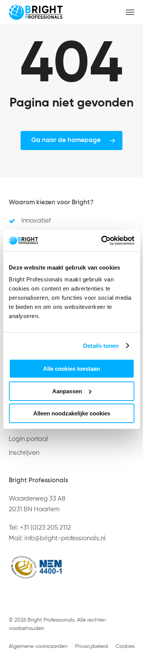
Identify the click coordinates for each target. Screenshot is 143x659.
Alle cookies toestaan (71, 368)
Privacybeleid (91, 646)
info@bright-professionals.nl (65, 538)
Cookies (125, 646)
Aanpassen (67, 391)
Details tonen (101, 345)
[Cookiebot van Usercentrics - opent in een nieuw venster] (101, 241)
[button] (130, 12)
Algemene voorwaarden (38, 646)
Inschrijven (24, 453)
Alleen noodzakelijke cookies (71, 413)
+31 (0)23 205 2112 (45, 528)
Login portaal (28, 439)
